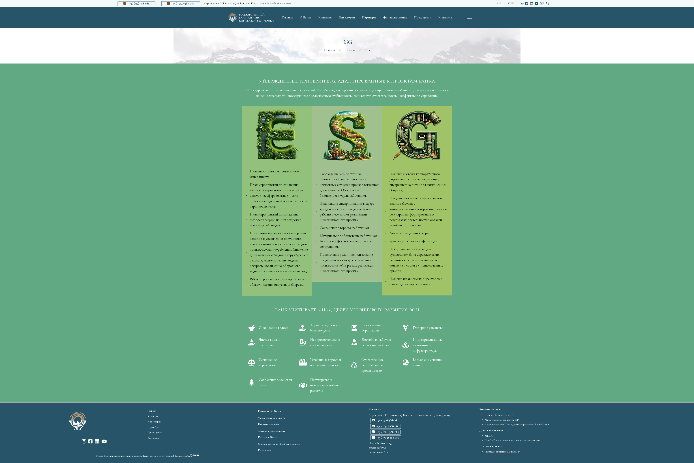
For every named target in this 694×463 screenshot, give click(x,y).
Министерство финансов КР (502, 420)
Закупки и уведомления (271, 430)
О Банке (349, 50)
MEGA (488, 435)
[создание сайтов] (194, 456)
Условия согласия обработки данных (279, 443)
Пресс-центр (154, 432)
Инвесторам (154, 421)
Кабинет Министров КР (499, 415)
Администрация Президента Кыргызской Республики (517, 424)
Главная (329, 50)
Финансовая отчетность (271, 417)
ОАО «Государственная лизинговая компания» (512, 440)
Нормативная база (268, 424)
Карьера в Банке (267, 437)
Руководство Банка (269, 411)
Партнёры (153, 427)
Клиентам (152, 416)
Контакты (153, 437)
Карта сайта (264, 450)
